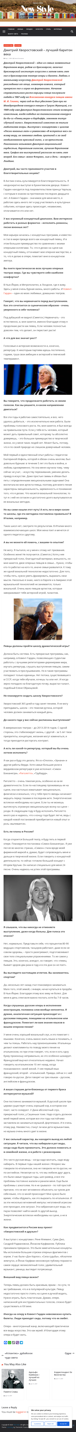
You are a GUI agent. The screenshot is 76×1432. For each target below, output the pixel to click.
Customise (37, 1424)
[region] (50, 1417)
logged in (21, 1412)
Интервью (58, 29)
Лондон (29, 29)
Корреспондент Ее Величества (63, 1373)
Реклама (24, 34)
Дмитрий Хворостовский (46, 80)
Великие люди (8, 45)
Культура (39, 29)
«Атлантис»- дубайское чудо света (19, 1355)
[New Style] (38, 2)
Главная (11, 29)
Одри (68, 1353)
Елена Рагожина (19, 58)
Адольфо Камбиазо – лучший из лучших (34, 1376)
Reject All (50, 1424)
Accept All (63, 1424)
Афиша (20, 29)
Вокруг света (13, 34)
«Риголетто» (26, 773)
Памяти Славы (11, 1391)
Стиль (48, 29)
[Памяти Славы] (13, 1371)
